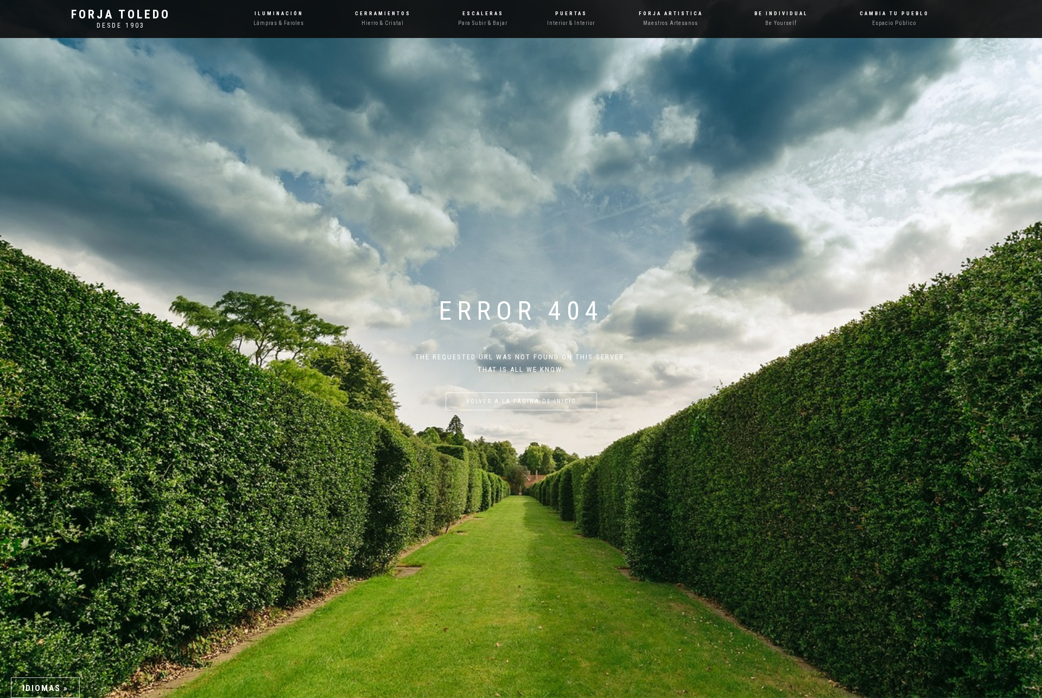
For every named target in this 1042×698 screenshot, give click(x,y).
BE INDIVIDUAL (781, 13)
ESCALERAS (483, 13)
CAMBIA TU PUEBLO (894, 13)
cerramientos (383, 13)
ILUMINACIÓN (279, 13)
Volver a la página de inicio (521, 401)
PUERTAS (571, 13)
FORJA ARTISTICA (671, 13)
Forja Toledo (120, 14)
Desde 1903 (121, 25)
